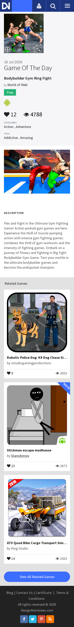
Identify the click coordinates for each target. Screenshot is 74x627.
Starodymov (20, 455)
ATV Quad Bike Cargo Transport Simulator (40, 543)
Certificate (44, 592)
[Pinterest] (41, 619)
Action (8, 126)
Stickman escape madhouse (29, 450)
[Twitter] (33, 619)
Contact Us (24, 592)
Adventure (23, 126)
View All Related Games (37, 576)
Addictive (11, 137)
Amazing (26, 137)
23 (12, 466)
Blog (9, 592)
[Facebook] (24, 619)
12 (13, 112)
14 (12, 558)
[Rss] (50, 619)
